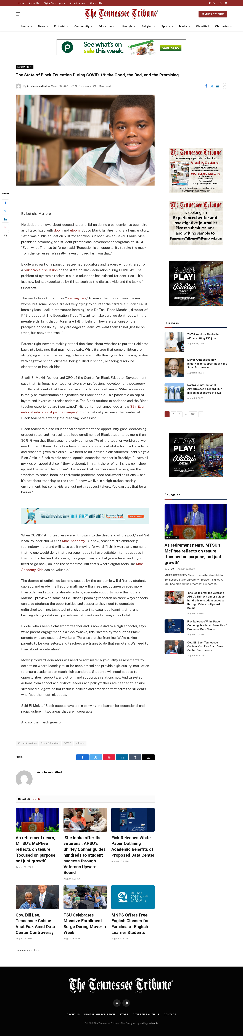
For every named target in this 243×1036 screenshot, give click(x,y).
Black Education (50, 743)
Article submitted (37, 86)
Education (105, 26)
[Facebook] (5, 202)
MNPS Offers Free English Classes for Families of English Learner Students (130, 924)
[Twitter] (5, 211)
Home (21, 3)
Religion (147, 26)
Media (183, 26)
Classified (202, 26)
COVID (67, 743)
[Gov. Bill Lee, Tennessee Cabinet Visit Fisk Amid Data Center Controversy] (37, 897)
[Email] (5, 235)
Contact (170, 1014)
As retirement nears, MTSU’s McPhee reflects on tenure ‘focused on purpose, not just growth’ (36, 849)
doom (58, 230)
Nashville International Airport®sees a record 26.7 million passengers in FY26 (204, 388)
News (41, 26)
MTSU (171, 569)
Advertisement (77, 3)
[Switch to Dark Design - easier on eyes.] (221, 3)
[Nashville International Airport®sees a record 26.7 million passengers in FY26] (174, 393)
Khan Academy (73, 541)
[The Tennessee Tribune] (121, 14)
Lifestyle (127, 26)
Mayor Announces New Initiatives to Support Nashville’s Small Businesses (207, 363)
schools (80, 743)
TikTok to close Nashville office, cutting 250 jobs (203, 336)
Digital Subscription (54, 3)
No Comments (83, 86)
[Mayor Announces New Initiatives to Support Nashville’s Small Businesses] (174, 367)
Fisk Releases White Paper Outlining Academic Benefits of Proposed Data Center (132, 846)
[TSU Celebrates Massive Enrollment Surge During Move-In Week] (85, 897)
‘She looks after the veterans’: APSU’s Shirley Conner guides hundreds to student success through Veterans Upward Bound (85, 855)
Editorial (59, 26)
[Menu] (18, 14)
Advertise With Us (213, 14)
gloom (75, 230)
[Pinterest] (5, 227)
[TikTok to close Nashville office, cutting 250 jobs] (174, 342)
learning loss (76, 298)
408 (193, 414)
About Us (34, 3)
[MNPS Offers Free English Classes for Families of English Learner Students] (133, 897)
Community (81, 26)
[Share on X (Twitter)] (212, 86)
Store (124, 1014)
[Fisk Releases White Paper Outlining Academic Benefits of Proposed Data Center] (133, 820)
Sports (165, 26)
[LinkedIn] (5, 219)
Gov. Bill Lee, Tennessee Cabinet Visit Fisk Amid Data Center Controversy (35, 924)
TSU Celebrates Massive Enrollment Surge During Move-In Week (85, 924)
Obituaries (222, 26)
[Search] (225, 3)
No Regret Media (149, 1023)
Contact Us (96, 3)
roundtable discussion (41, 270)
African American (27, 743)
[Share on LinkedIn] (217, 86)
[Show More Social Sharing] (224, 86)
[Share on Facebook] (206, 86)
